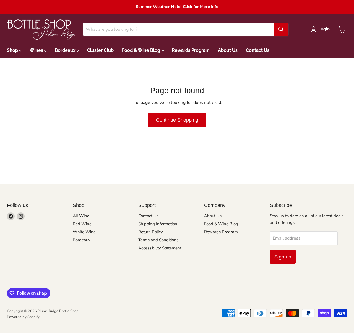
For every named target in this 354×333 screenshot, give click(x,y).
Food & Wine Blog (141, 50)
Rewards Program (191, 50)
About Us (228, 50)
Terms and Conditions (158, 240)
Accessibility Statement (159, 248)
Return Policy (150, 232)
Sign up (282, 257)
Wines (37, 50)
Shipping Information (157, 224)
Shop (13, 50)
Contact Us (257, 50)
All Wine (81, 216)
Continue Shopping (177, 120)
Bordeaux (66, 50)
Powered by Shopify (23, 316)
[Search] (281, 29)
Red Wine (82, 224)
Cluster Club (100, 50)
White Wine (84, 232)
